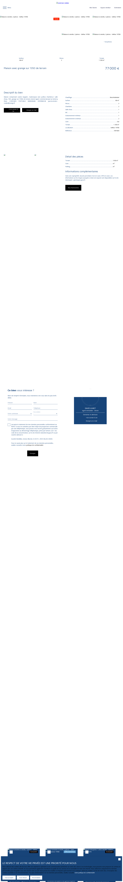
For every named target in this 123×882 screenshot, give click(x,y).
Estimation (117, 8)
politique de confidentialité (34, 445)
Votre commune (13, 413)
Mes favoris (93, 8)
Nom (35, 403)
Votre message (12, 419)
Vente (6, 82)
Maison (11, 82)
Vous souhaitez (36, 412)
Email (9, 408)
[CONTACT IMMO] (69, 7)
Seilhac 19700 (19, 82)
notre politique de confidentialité (85, 873)
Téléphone (36, 408)
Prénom (10, 403)
